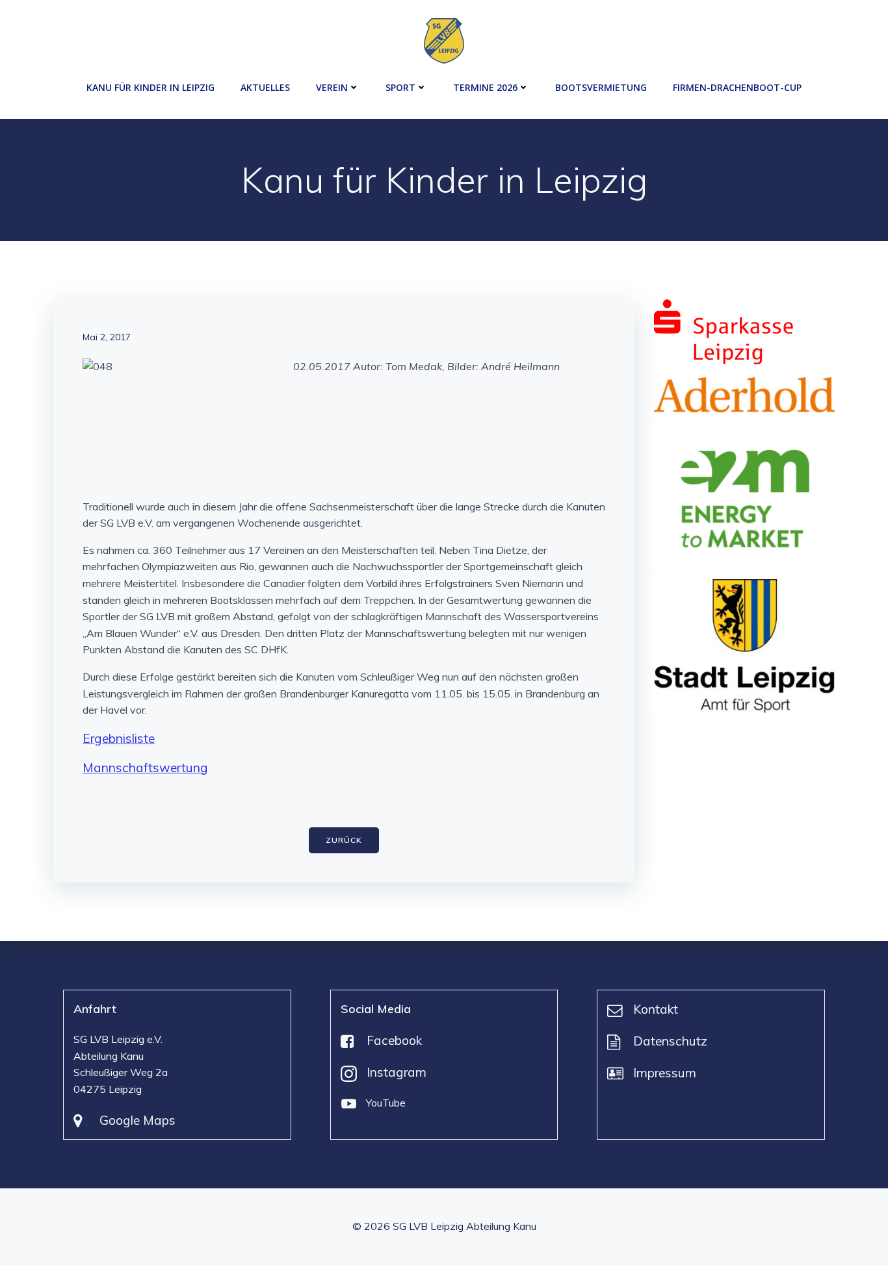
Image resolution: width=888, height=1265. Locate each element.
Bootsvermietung (601, 87)
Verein (332, 87)
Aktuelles (265, 87)
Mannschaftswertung (145, 767)
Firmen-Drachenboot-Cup (737, 87)
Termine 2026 (485, 87)
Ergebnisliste (119, 738)
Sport (400, 87)
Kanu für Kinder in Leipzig (150, 87)
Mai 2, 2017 (107, 337)
